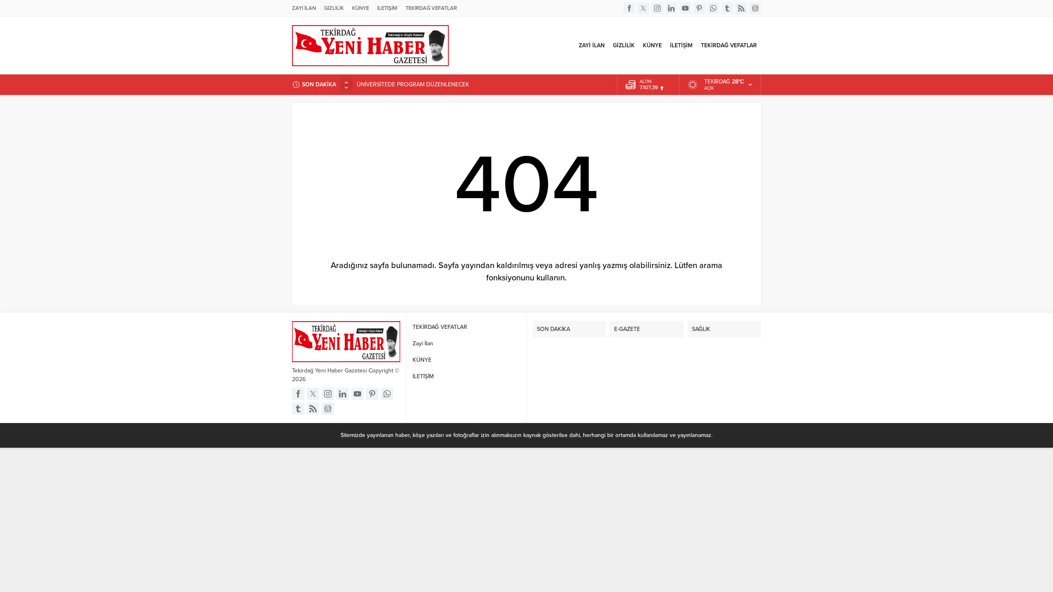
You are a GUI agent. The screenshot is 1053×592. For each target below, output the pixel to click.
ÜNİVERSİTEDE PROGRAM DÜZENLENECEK (413, 84)
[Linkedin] (671, 8)
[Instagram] (657, 8)
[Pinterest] (699, 8)
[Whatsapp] (713, 8)
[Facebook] (629, 8)
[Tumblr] (727, 8)
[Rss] (741, 8)
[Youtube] (685, 8)
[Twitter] (643, 8)
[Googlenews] (755, 8)
